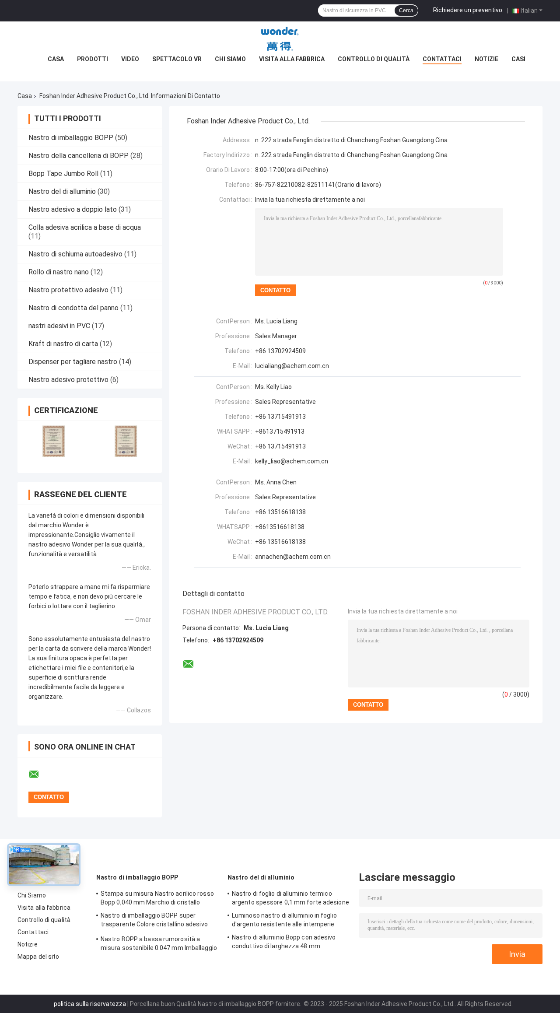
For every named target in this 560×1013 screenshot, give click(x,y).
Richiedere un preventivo (467, 10)
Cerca (406, 10)
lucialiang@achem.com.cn (292, 365)
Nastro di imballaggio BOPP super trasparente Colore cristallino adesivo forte (154, 921)
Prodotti (92, 59)
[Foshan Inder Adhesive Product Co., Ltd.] (280, 39)
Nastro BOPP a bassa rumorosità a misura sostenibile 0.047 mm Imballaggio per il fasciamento (159, 945)
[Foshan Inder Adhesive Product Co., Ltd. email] (39, 774)
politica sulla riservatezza (90, 1003)
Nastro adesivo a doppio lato (72, 209)
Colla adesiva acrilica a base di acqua (84, 227)
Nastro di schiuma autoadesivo (75, 254)
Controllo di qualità (374, 59)
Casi (518, 59)
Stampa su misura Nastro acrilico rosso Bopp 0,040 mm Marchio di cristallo (157, 898)
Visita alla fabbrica (292, 59)
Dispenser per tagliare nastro (72, 362)
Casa (56, 59)
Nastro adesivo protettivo (68, 379)
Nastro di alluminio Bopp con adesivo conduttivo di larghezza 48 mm (284, 942)
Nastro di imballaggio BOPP (70, 137)
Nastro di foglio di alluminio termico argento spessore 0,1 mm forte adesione (290, 898)
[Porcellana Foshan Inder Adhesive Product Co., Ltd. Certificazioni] (54, 441)
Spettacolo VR (177, 59)
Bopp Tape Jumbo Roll (63, 173)
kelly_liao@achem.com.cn (291, 461)
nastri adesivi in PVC (59, 326)
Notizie (486, 59)
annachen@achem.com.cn (293, 556)
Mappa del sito (38, 956)
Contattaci (442, 59)
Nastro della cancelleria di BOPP (78, 155)
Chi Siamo (230, 59)
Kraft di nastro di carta (63, 344)
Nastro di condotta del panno (73, 308)
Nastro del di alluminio (62, 191)
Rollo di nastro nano (58, 272)
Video (130, 59)
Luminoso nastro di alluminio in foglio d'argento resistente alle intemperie (284, 920)
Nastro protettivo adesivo (68, 290)
